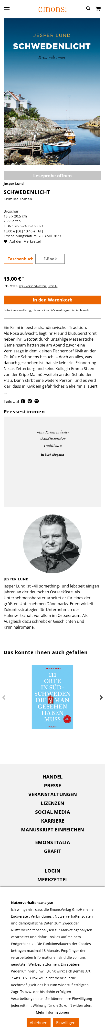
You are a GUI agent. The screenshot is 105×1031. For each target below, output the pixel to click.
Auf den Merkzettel (25, 241)
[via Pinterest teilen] (30, 402)
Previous (3, 697)
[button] (88, 9)
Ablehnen (38, 1022)
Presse (52, 785)
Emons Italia (52, 842)
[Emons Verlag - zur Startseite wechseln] (52, 9)
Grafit (52, 851)
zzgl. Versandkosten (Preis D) (38, 286)
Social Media (52, 812)
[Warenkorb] (98, 9)
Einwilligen (65, 1022)
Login (52, 870)
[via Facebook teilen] (23, 402)
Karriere (52, 820)
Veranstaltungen (52, 794)
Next (101, 697)
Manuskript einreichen (52, 829)
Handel (52, 776)
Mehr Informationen (52, 1012)
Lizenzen (52, 803)
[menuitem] (52, 776)
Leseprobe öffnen (52, 176)
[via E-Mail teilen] (37, 402)
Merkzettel (52, 879)
